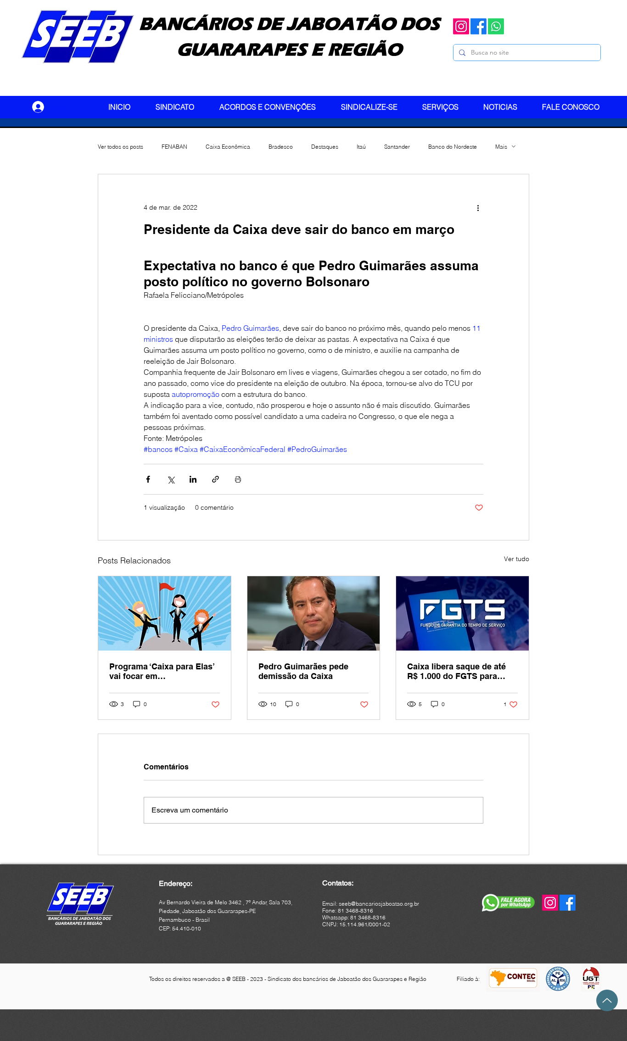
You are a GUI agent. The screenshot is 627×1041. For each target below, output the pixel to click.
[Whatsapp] (496, 26)
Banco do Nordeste (452, 146)
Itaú (361, 146)
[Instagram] (461, 26)
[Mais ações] (477, 207)
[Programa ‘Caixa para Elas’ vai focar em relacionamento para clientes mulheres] (164, 613)
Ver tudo (516, 559)
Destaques (324, 146)
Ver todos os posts (120, 146)
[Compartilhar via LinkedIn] (193, 479)
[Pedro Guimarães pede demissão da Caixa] (313, 613)
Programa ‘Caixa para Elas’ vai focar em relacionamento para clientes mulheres (161, 671)
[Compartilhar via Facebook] (148, 479)
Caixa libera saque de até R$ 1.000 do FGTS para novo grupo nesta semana (458, 671)
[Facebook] (478, 26)
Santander (397, 146)
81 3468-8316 (368, 917)
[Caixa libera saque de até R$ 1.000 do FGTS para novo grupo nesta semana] (462, 613)
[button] (181, 107)
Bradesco (281, 146)
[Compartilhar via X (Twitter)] (170, 479)
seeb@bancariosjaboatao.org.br (379, 903)
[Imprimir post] (238, 479)
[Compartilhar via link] (215, 479)
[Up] (607, 1000)
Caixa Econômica (228, 146)
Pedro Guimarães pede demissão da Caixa (303, 671)
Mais (501, 146)
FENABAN (174, 146)
